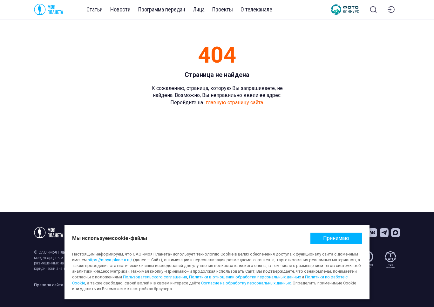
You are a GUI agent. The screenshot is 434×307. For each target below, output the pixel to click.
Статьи (94, 9)
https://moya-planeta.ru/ (110, 259)
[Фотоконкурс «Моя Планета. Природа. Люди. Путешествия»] (345, 9)
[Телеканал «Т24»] (390, 259)
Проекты (222, 9)
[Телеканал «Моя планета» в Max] (395, 232)
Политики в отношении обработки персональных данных (245, 277)
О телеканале (256, 9)
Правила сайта (48, 285)
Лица (199, 9)
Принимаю (336, 238)
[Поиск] (373, 9)
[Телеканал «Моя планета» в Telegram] (384, 232)
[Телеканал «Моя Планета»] (48, 9)
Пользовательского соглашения (155, 277)
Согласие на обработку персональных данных (246, 283)
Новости (120, 9)
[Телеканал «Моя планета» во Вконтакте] (372, 232)
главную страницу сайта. (235, 102)
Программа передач (161, 9)
